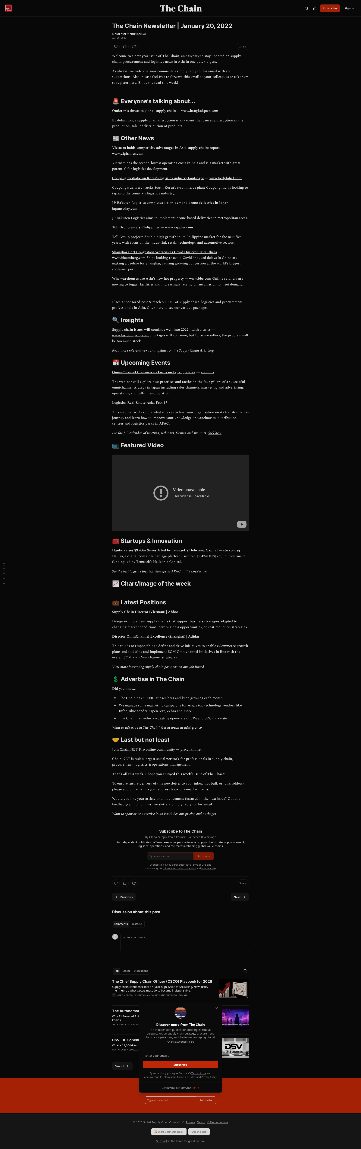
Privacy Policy (208, 1077)
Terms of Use (198, 1073)
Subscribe (180, 1064)
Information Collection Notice (179, 1077)
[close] (217, 1008)
